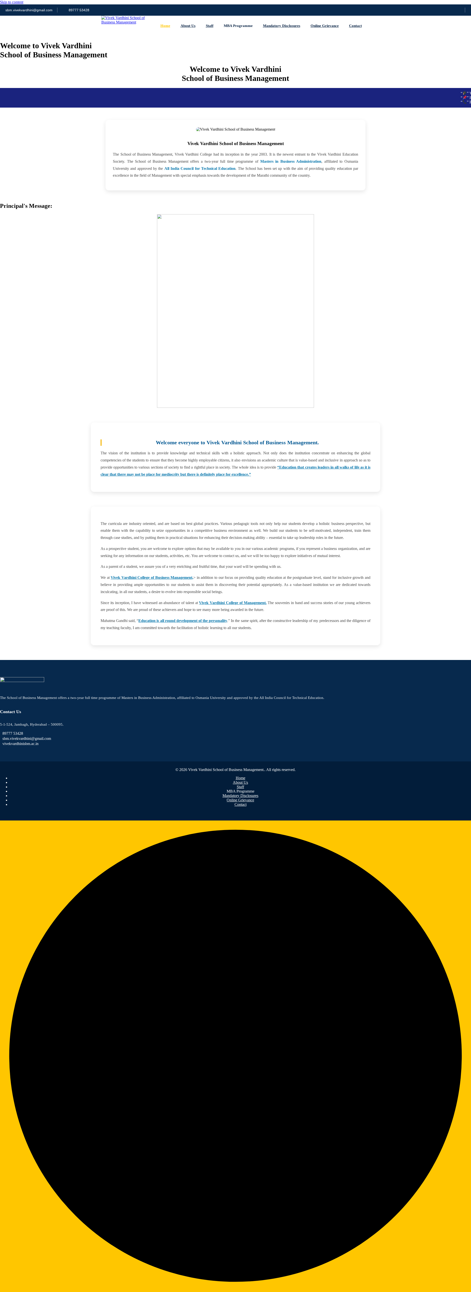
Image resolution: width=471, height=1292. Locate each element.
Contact (355, 26)
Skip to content (11, 2)
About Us (188, 26)
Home (165, 26)
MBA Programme (238, 26)
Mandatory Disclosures (281, 26)
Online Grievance (325, 26)
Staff (209, 26)
